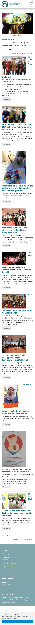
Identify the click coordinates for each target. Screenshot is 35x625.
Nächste (30, 53)
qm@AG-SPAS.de (11, 566)
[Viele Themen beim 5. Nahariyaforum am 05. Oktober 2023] (14, 301)
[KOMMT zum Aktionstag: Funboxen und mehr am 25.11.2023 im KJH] (14, 449)
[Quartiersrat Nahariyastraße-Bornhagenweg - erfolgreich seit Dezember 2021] (11, 396)
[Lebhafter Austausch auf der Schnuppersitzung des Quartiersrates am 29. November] (14, 344)
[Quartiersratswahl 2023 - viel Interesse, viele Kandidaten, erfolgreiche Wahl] (14, 217)
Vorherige (15, 53)
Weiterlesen (6, 99)
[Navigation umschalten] (24, 4)
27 (27, 53)
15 (24, 53)
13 (20, 53)
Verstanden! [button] (17, 622)
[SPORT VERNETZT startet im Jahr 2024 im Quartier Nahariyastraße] (14, 114)
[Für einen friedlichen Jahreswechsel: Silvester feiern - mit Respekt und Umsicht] (14, 259)
